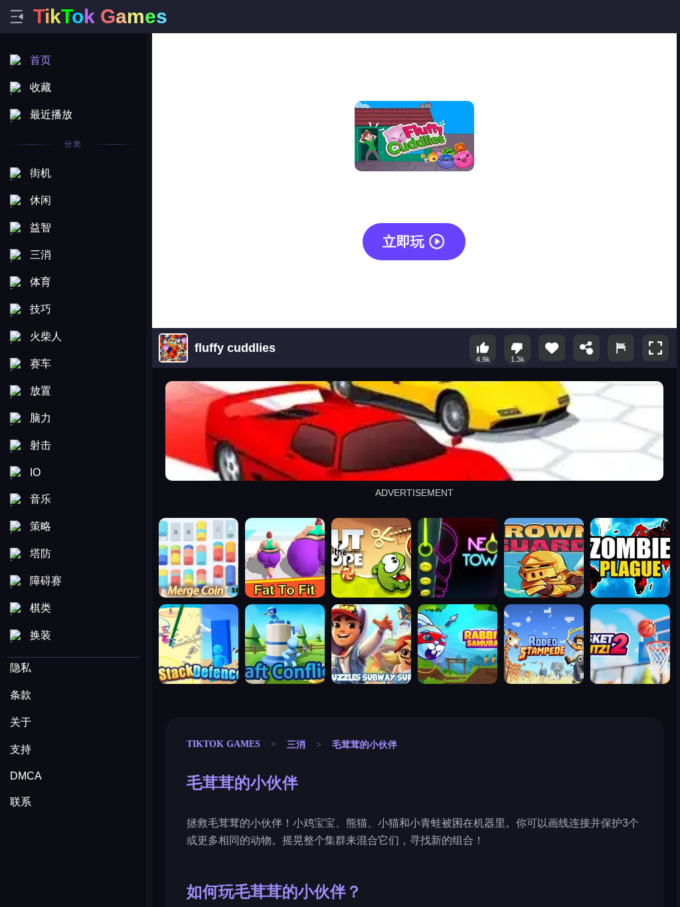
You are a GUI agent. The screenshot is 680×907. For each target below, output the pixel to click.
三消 (296, 744)
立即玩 (403, 241)
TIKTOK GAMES (223, 743)
